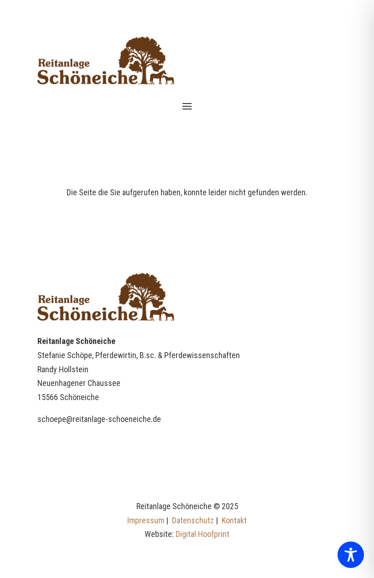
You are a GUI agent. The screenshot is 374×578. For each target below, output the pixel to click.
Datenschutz (193, 520)
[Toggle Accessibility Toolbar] (351, 555)
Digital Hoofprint (202, 534)
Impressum (145, 520)
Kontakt (234, 520)
